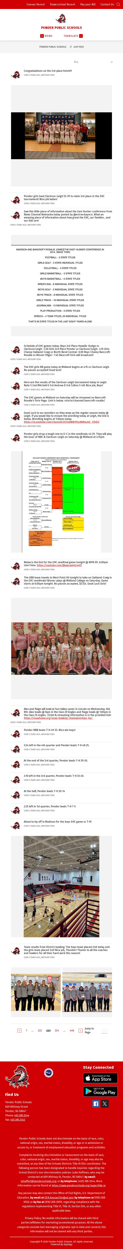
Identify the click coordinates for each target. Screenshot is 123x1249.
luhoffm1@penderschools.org (38, 1181)
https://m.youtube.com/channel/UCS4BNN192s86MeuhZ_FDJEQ (61, 422)
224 (57, 1030)
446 (72, 1030)
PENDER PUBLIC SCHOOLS (52, 47)
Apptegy (68, 1244)
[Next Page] (80, 1030)
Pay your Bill (88, 4)
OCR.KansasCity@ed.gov (58, 1197)
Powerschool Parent (62, 4)
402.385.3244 (21, 1115)
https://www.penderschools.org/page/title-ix (79, 1185)
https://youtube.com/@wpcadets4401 (59, 565)
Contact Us (107, 4)
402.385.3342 (17, 1119)
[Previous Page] (19, 1030)
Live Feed (79, 47)
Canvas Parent (36, 4)
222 (40, 1030)
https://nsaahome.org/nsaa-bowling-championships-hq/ (58, 718)
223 (48, 1030)
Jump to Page (89, 1030)
